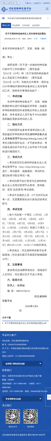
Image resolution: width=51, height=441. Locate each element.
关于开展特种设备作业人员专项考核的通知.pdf (25, 322)
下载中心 (28, 3)
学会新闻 (16, 25)
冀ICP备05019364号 (36, 434)
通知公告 (6, 25)
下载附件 (43, 38)
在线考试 (46, 3)
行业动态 (26, 25)
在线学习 (37, 3)
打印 (36, 38)
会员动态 (36, 25)
